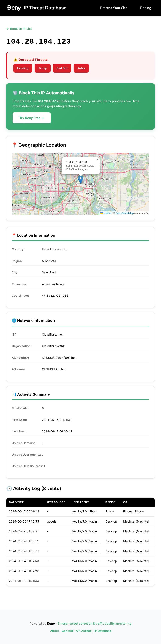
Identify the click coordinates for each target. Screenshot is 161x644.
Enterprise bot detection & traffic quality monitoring (94, 623)
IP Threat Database (45, 7)
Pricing (145, 8)
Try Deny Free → (31, 118)
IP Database (102, 630)
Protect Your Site (113, 8)
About (54, 630)
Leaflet (107, 213)
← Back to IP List (19, 29)
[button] (80, 179)
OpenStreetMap (125, 213)
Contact (67, 630)
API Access (84, 630)
